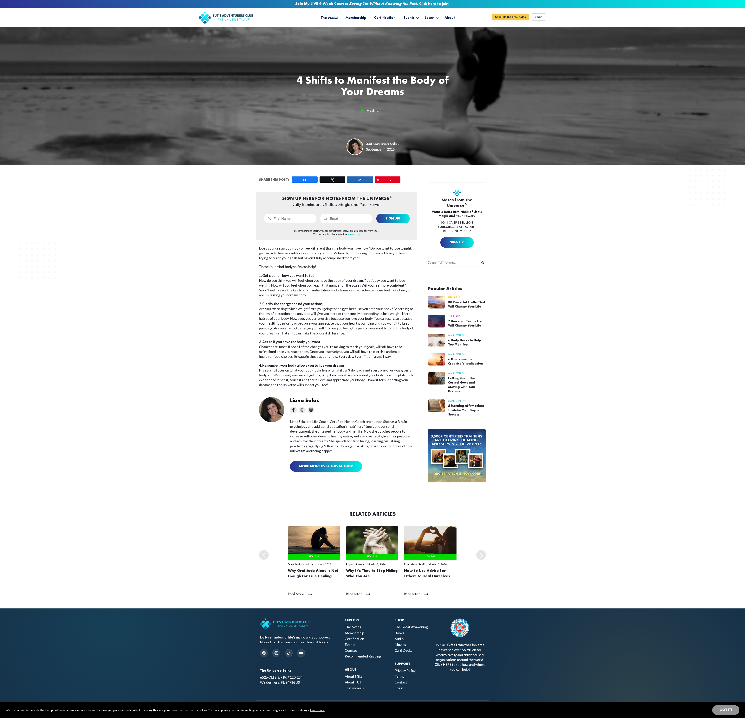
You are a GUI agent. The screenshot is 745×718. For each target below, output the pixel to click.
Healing (373, 110)
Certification (354, 639)
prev (264, 555)
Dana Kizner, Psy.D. (415, 564)
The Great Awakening (411, 627)
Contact (401, 682)
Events (350, 644)
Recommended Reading (363, 656)
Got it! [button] (726, 710)
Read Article (296, 594)
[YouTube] (301, 653)
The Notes (353, 627)
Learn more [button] (317, 710)
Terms (399, 676)
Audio (399, 639)
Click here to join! (434, 4)
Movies (400, 644)
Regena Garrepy (355, 564)
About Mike (353, 676)
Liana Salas (390, 144)
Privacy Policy (405, 670)
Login (538, 17)
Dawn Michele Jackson (301, 564)
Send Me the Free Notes (510, 17)
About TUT (353, 682)
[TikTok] (289, 653)
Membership (354, 633)
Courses (351, 650)
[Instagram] (276, 653)
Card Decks (403, 650)
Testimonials (354, 688)
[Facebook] (264, 653)
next (481, 555)
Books (399, 633)
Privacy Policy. (354, 234)
